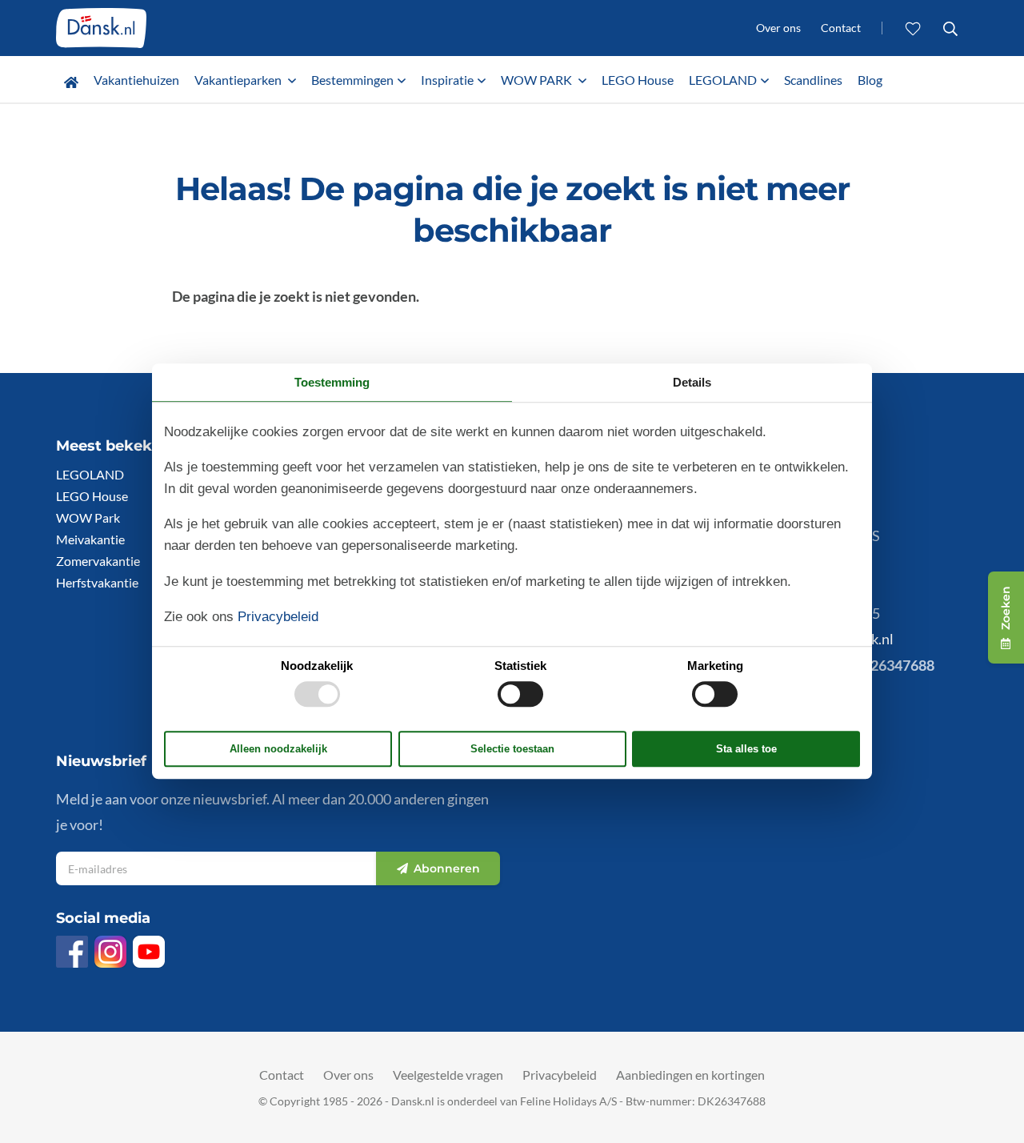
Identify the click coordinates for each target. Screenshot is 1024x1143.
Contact (841, 27)
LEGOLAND (723, 79)
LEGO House (638, 79)
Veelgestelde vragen (448, 1074)
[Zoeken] (950, 28)
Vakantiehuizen (136, 79)
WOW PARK (537, 79)
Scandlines (813, 79)
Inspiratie (447, 79)
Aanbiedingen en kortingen (690, 1074)
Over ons (778, 27)
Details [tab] (692, 382)
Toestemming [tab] (332, 382)
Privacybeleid (559, 1074)
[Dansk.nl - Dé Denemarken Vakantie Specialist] (101, 28)
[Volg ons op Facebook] (72, 952)
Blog (870, 79)
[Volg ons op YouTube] (149, 952)
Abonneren (447, 869)
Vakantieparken (239, 79)
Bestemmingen (352, 79)
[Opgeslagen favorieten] (913, 28)
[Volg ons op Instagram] (110, 952)
